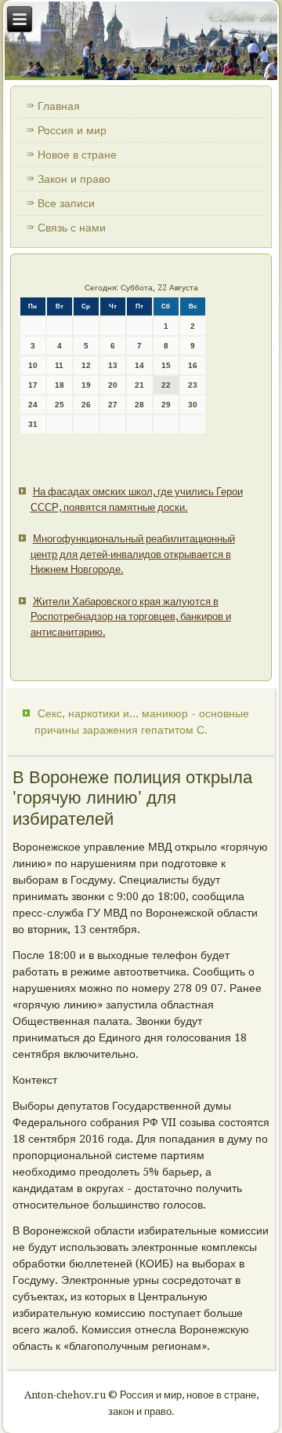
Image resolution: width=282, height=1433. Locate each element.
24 (33, 404)
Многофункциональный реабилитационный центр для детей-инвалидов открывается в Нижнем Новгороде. (133, 554)
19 (86, 385)
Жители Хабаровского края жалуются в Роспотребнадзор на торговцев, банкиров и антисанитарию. (131, 617)
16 (192, 365)
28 (139, 404)
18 (59, 385)
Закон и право (74, 179)
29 (166, 404)
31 (33, 424)
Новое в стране (77, 154)
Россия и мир (72, 130)
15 (166, 365)
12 (86, 365)
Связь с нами (72, 227)
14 (139, 365)
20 (113, 385)
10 (33, 365)
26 (86, 404)
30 (192, 404)
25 (59, 404)
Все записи (66, 203)
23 (192, 385)
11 (59, 365)
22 (166, 385)
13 (113, 365)
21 (139, 385)
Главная (59, 106)
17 (33, 385)
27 (113, 404)
